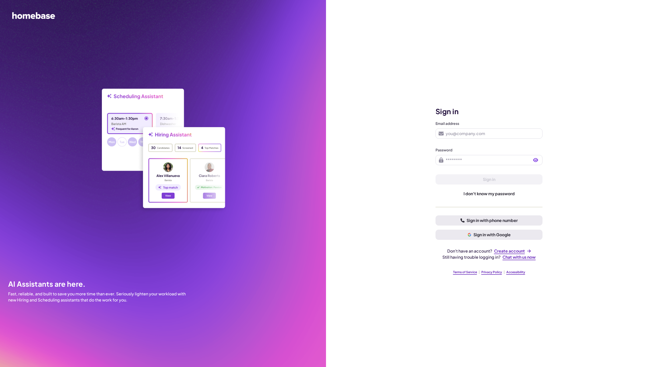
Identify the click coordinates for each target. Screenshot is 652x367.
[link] (512, 251)
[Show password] (535, 160)
